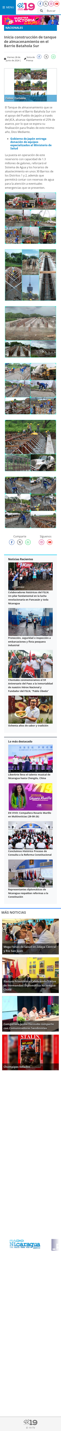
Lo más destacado (20, 741)
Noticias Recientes (20, 559)
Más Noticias (13, 912)
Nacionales (14, 28)
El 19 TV (30, 1427)
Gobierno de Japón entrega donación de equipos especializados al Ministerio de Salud (31, 143)
